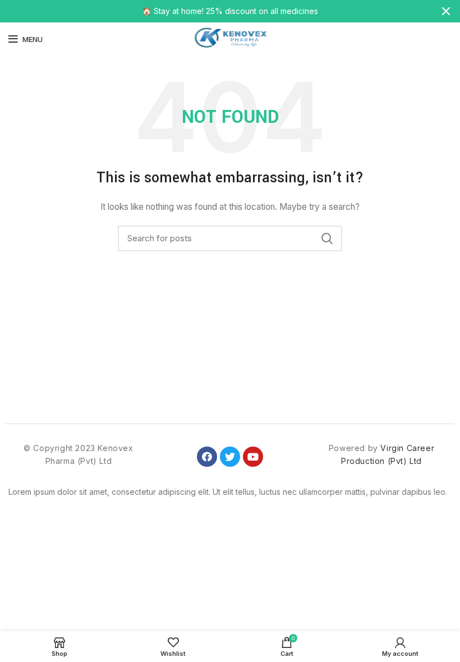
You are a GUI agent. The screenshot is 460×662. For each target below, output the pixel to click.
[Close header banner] (446, 11)
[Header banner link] (213, 11)
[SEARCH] (327, 238)
